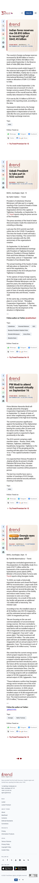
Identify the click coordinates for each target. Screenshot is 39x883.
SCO (34, 326)
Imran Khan (26, 334)
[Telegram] (20, 860)
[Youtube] (15, 860)
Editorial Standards (7, 821)
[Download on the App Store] (7, 868)
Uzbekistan (11, 326)
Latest (3, 802)
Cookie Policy (5, 850)
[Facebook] (7, 860)
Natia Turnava (20, 718)
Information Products (8, 834)
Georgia (10, 718)
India (9, 124)
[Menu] (36, 13)
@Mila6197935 (11, 709)
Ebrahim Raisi (12, 338)
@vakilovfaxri (31, 318)
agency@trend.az (6, 792)
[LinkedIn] (24, 860)
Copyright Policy (6, 847)
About (3, 812)
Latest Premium (6, 805)
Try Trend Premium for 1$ (19, 144)
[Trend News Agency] (7, 775)
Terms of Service (6, 841)
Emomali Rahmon (23, 326)
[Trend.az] (7, 13)
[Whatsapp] (3, 860)
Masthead (4, 815)
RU (23, 879)
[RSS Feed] (28, 860)
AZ (19, 879)
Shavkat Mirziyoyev (14, 334)
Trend (11, 214)
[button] (3, 21)
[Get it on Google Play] (20, 868)
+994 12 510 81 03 (6, 790)
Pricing (4, 831)
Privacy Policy (6, 844)
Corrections (5, 823)
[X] (11, 860)
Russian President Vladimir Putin (18, 330)
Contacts (4, 818)
